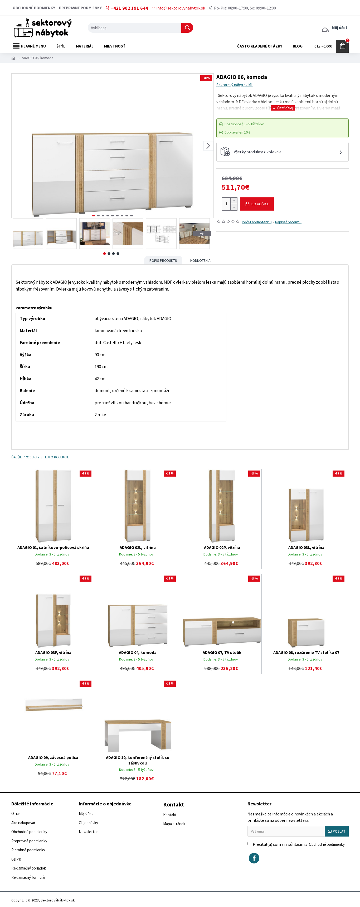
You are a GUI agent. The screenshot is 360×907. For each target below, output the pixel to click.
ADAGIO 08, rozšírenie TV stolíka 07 (306, 652)
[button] (17, 146)
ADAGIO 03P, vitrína (53, 652)
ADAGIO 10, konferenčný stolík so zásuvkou (137, 760)
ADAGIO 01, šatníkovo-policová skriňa (53, 547)
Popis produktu (163, 260)
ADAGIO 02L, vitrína (138, 547)
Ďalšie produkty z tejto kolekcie (40, 457)
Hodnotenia (200, 260)
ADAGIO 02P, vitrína (222, 547)
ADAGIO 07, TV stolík (222, 652)
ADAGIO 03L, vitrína (306, 547)
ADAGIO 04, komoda (138, 652)
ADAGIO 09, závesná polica (53, 757)
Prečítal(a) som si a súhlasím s (299, 844)
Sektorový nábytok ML (234, 84)
